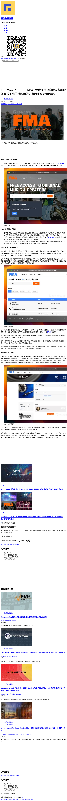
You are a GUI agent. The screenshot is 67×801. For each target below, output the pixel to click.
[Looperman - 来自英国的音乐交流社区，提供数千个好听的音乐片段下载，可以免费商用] (16, 645)
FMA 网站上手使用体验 (11, 557)
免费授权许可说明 (9, 559)
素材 (4, 620)
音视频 (6, 30)
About (23, 797)
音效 (24, 734)
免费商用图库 (8, 722)
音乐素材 (49, 332)
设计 (5, 28)
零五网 (31, 799)
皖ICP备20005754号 (7, 799)
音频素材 (19, 104)
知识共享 (51, 237)
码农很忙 (16, 799)
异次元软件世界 (24, 799)
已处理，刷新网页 (6, 536)
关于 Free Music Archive (11, 553)
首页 (2, 59)
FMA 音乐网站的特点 (10, 555)
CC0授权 (3, 104)
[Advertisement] (33, 74)
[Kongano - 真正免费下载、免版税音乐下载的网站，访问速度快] (16, 609)
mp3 (7, 104)
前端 (5, 26)
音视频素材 (6, 59)
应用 (5, 32)
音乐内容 (61, 163)
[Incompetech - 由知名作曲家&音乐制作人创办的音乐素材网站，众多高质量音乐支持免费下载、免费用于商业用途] (16, 681)
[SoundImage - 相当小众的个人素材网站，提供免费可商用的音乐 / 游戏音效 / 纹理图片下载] (16, 719)
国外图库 (11, 734)
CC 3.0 (3, 694)
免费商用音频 (15, 59)
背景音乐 (13, 104)
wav (10, 104)
